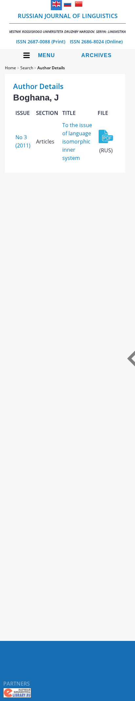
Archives (96, 55)
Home (10, 68)
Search (26, 68)
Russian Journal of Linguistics (67, 23)
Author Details (51, 68)
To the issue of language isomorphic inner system (77, 141)
